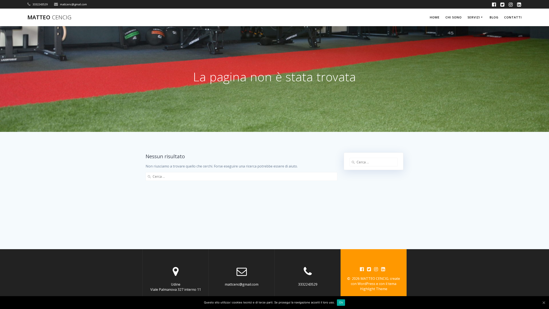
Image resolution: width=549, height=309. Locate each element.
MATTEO (49, 17)
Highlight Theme (373, 288)
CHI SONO (453, 17)
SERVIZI (474, 17)
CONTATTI (513, 17)
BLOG (494, 17)
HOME (435, 17)
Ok (341, 302)
